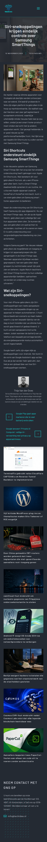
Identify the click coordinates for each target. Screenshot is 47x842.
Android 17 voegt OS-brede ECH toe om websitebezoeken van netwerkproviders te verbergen (22, 639)
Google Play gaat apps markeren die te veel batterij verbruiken (26, 417)
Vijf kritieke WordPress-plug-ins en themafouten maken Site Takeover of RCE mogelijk (23, 516)
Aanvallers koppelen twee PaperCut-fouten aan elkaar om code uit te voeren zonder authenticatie (23, 758)
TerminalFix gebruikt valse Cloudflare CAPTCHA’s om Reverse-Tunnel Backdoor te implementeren (23, 476)
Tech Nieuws (35, 53)
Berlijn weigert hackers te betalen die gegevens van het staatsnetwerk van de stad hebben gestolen (23, 678)
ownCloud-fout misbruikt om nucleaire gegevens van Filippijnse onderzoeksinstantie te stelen (22, 599)
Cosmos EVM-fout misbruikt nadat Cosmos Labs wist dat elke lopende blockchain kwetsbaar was (22, 718)
